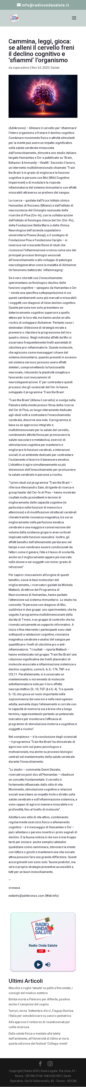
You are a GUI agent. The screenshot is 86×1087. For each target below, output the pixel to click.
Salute (55, 67)
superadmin (21, 67)
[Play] (38, 964)
